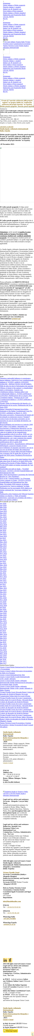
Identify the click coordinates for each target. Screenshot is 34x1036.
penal (23, 123)
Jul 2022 (3, 561)
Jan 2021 (3, 596)
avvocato (20, 121)
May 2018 (3, 654)
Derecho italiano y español (12, 7)
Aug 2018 (3, 652)
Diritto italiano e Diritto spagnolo (14, 5)
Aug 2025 (3, 511)
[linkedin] (5, 960)
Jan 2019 (3, 642)
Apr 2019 (3, 636)
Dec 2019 (3, 621)
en (6, 123)
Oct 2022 (3, 555)
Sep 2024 (3, 523)
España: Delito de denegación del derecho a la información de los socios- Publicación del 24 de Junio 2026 (16, 405)
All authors (3, 727)
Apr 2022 (3, 567)
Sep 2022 (3, 557)
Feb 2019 (3, 640)
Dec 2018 (3, 644)
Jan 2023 (3, 550)
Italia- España (5, 131)
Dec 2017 (3, 661)
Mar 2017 (3, 663)
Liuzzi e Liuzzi (8, 763)
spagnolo (14, 121)
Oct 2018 (3, 648)
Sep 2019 (3, 627)
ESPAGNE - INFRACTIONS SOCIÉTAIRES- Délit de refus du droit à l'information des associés (16, 385)
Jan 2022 (3, 573)
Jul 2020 (3, 607)
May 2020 (3, 611)
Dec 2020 (3, 598)
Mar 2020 (3, 615)
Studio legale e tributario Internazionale (12, 733)
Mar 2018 (3, 657)
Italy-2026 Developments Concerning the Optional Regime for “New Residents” (17, 475)
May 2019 (3, 634)
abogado (2, 123)
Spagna (31, 121)
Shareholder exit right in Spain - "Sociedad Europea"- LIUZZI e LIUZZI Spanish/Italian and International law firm (16, 471)
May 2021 (3, 588)
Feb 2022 (3, 571)
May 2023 (3, 542)
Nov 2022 (3, 553)
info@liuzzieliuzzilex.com (12, 901)
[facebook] (10, 960)
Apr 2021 (3, 590)
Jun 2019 (3, 632)
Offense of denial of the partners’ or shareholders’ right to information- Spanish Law (16, 389)
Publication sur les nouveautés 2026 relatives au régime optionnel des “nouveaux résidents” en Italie (16, 490)
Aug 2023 (3, 536)
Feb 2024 (3, 528)
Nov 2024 (3, 519)
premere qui (16, 319)
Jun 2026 (3, 503)
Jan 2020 (3, 619)
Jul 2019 (3, 630)
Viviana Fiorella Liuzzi (11, 872)
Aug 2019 (3, 629)
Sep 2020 (3, 604)
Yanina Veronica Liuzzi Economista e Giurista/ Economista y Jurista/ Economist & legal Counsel (16, 724)
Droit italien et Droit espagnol (13, 11)
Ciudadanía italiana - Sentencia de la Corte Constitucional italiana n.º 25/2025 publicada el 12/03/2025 (16, 399)
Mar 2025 (3, 513)
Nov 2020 (3, 600)
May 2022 (3, 565)
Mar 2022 (3, 569)
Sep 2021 (3, 580)
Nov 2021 (3, 577)
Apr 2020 (3, 613)
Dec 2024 (3, 517)
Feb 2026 (3, 509)
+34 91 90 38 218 (13, 913)
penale (9, 121)
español (28, 123)
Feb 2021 (3, 594)
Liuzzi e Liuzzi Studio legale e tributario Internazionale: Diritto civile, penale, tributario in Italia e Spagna (16, 688)
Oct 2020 (3, 602)
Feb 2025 (3, 515)
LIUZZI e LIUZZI (6, 127)
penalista (25, 121)
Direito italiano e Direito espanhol (14, 13)
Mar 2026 (3, 507)
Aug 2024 (3, 525)
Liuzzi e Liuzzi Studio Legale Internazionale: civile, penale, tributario (15, 678)
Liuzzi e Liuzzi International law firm (12, 675)
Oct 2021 (3, 578)
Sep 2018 (3, 650)
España (9, 123)
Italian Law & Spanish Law (12, 9)
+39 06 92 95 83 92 (13, 907)
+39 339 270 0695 (9, 919)
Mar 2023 (3, 546)
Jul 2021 (3, 584)
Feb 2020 (3, 617)
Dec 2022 (3, 552)
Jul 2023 (3, 538)
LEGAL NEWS (8, 17)
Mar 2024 (3, 526)
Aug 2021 (3, 582)
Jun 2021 (3, 586)
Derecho (19, 123)
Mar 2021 (3, 592)
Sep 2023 (3, 534)
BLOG (5, 19)
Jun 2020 (3, 609)
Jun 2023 (3, 540)
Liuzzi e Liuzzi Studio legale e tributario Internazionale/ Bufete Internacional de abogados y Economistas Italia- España (17, 682)
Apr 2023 (3, 544)
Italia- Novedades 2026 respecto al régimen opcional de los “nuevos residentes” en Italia (14, 485)
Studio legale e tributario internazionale (14, 129)
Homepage (6, 3)
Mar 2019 (3, 638)
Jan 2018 (3, 659)
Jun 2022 (3, 563)
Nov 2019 (3, 623)
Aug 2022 (3, 559)
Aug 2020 (3, 605)
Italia (14, 123)
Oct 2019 (3, 625)
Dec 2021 (3, 575)
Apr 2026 (3, 505)
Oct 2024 (3, 521)
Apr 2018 (3, 656)
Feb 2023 (3, 548)
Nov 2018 (3, 646)
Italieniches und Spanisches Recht (14, 15)
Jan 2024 (3, 530)
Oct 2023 (3, 532)
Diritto (5, 121)
